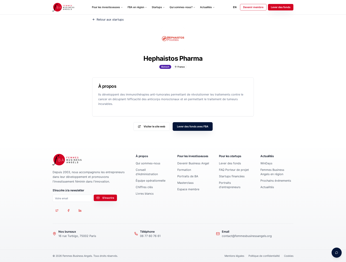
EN (234, 7)
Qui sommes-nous (148, 163)
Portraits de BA (187, 176)
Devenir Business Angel (193, 163)
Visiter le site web (154, 126)
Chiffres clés (144, 187)
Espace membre (188, 189)
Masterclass (185, 183)
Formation (184, 170)
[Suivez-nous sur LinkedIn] (80, 210)
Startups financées (232, 176)
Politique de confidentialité (264, 255)
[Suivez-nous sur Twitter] (57, 210)
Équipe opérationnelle (150, 180)
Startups (157, 7)
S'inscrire (108, 197)
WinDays (266, 163)
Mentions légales (234, 255)
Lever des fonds (280, 7)
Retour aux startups (110, 19)
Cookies (288, 255)
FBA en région (136, 7)
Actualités (206, 7)
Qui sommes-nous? (181, 7)
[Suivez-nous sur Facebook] (68, 210)
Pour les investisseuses (106, 7)
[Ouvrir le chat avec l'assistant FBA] (337, 253)
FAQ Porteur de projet (234, 170)
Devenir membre (253, 7)
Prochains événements (275, 180)
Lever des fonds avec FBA (192, 126)
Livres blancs (145, 193)
